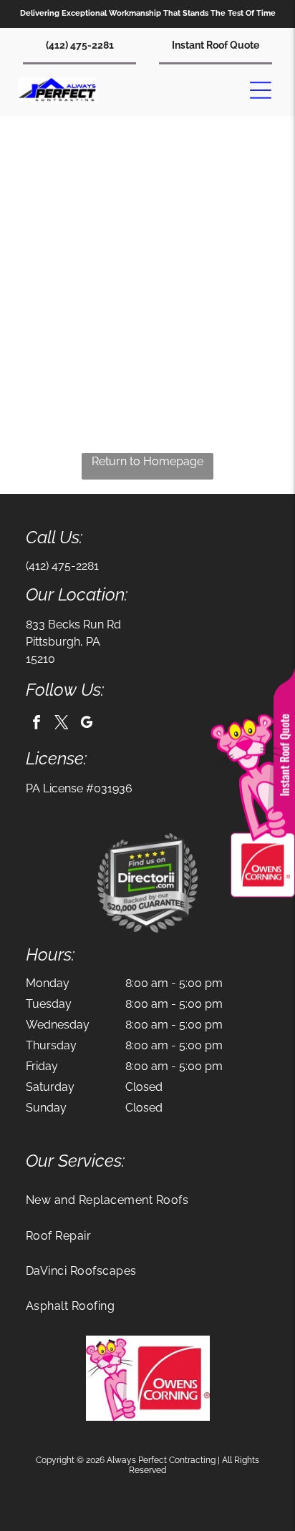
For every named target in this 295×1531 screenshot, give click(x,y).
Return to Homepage (147, 461)
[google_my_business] (86, 724)
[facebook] (36, 724)
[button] (260, 90)
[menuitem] (147, 1199)
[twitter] (61, 724)
